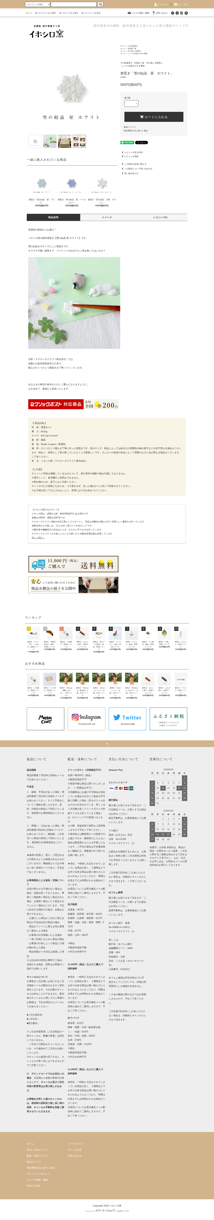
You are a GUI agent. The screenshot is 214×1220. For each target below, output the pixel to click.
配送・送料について (37, 1155)
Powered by (90, 1211)
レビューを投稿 (131, 156)
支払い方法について (37, 1149)
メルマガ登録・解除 (140, 13)
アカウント (163, 4)
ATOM (36, 1185)
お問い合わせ (161, 13)
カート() (182, 4)
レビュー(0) (160, 217)
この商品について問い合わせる (138, 169)
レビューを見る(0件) (133, 152)
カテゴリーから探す (47, 13)
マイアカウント (76, 1143)
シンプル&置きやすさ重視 (137, 53)
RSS (29, 1185)
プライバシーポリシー (38, 1173)
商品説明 (53, 217)
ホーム (29, 13)
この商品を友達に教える (135, 164)
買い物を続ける (131, 173)
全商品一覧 (132, 48)
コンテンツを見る (93, 13)
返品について (130, 127)
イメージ (107, 217)
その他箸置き (133, 46)
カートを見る (75, 1149)
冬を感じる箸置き (134, 51)
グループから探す (70, 13)
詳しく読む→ (38, 537)
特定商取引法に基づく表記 (136, 131)
